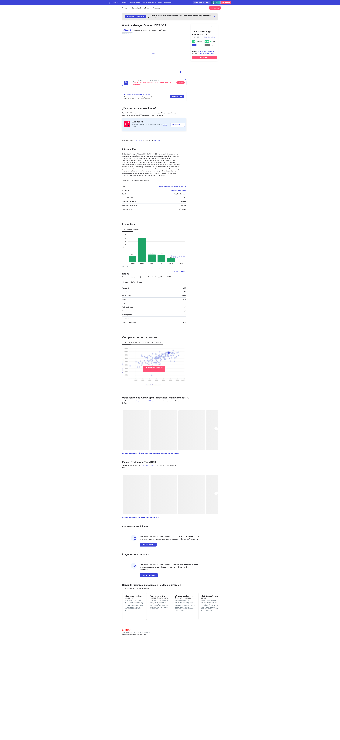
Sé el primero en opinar (140, 33)
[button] (177, 96)
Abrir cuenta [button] (176, 125)
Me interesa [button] (215, 8)
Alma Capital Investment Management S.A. (172, 186)
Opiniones (146, 8)
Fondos (124, 8)
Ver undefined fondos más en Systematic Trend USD (140, 517)
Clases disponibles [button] (209, 37)
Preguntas (156, 8)
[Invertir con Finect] (113, 2)
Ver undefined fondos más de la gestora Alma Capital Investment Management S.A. (151, 453)
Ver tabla (175, 271)
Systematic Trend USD (178, 190)
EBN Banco (137, 122)
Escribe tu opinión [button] (148, 545)
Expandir (183, 72)
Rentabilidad (136, 8)
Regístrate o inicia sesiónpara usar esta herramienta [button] (154, 369)
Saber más (180, 82)
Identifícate (226, 3)
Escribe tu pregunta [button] (148, 575)
